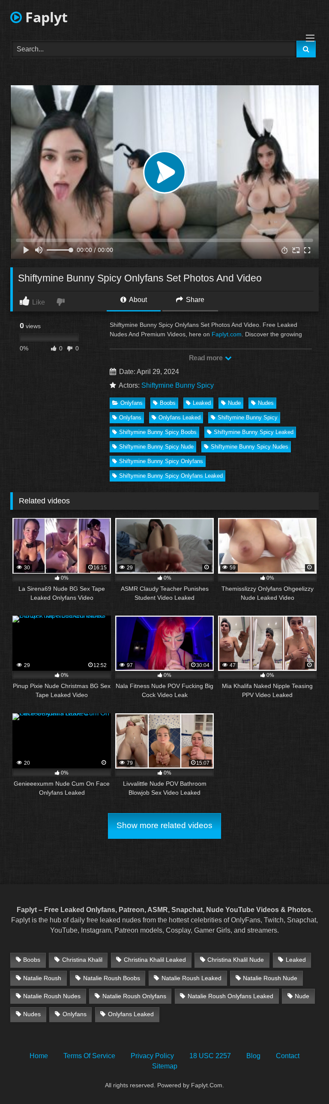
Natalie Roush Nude (270, 978)
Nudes (266, 403)
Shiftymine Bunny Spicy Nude (156, 446)
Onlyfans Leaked (179, 417)
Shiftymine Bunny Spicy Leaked (253, 432)
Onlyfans (131, 403)
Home (39, 1055)
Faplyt (45, 17)
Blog (253, 1055)
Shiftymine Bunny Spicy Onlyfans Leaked (171, 476)
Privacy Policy (152, 1055)
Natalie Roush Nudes (52, 996)
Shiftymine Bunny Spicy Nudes (249, 446)
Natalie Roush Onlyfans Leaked (230, 996)
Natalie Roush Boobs (111, 978)
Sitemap (164, 1066)
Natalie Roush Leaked (191, 978)
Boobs (168, 403)
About (137, 299)
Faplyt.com (227, 334)
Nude (234, 403)
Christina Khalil (82, 959)
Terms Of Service (89, 1055)
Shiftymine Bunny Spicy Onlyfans (161, 461)
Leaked (202, 403)
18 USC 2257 (210, 1055)
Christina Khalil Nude (235, 959)
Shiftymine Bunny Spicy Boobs (158, 432)
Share (194, 299)
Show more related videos (164, 825)
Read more (206, 358)
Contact (287, 1055)
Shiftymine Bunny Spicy (177, 385)
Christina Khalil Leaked (155, 959)
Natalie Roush (42, 978)
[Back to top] (302, 1078)
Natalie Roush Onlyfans (134, 996)
